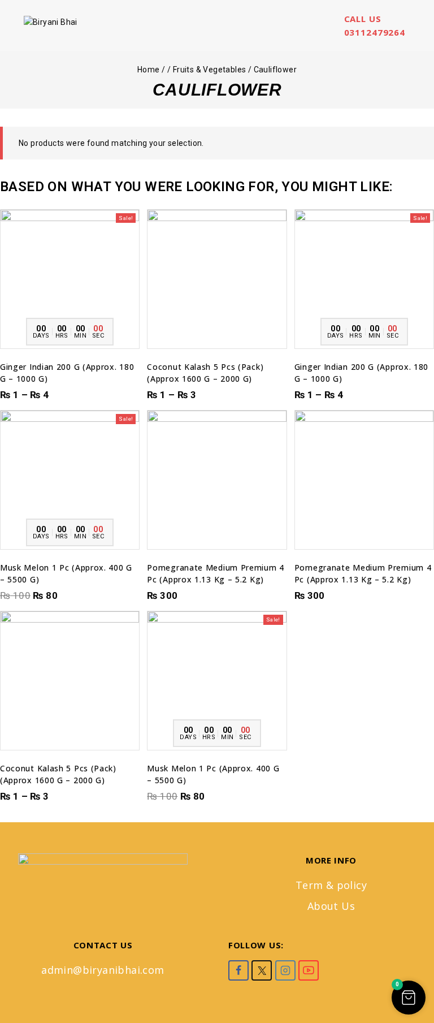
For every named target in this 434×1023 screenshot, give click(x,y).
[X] (261, 970)
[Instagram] (285, 970)
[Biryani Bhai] (76, 26)
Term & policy (331, 885)
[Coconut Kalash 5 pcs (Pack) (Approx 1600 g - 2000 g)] (216, 279)
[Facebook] (238, 970)
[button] (70, 538)
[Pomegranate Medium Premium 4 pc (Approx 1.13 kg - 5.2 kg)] (216, 480)
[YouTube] (308, 970)
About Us (331, 906)
